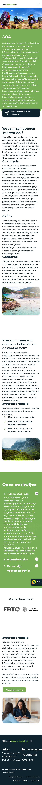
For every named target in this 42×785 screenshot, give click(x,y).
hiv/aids (23, 58)
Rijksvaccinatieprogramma (18, 73)
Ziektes (5, 11)
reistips (14, 657)
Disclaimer (35, 780)
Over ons (27, 759)
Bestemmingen (32, 749)
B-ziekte (21, 424)
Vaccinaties (29, 754)
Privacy (26, 780)
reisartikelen (26, 657)
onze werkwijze (23, 651)
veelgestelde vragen (25, 648)
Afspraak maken (14, 689)
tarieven (21, 669)
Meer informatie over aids (21, 417)
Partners (16, 780)
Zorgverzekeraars (16, 777)
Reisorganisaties (33, 777)
